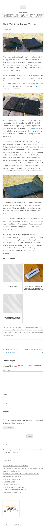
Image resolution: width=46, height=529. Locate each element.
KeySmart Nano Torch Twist (12, 484)
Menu (23, 7)
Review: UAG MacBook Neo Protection (15, 466)
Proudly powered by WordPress (12, 525)
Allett (38, 86)
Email (5, 403)
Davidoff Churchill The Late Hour (13, 487)
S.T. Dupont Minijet (9, 482)
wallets (38, 333)
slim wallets (28, 330)
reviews (25, 327)
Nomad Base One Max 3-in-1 (12, 476)
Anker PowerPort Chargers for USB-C (15, 490)
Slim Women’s (32, 128)
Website (6, 412)
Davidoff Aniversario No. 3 (11, 479)
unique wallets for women (27, 333)
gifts (20, 327)
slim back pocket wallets (16, 330)
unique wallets (37, 330)
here (4, 213)
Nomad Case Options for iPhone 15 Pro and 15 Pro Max (21, 474)
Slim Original (32, 126)
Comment (7, 370)
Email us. (15, 452)
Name (5, 394)
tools (30, 327)
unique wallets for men (10, 333)
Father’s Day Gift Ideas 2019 (12, 492)
